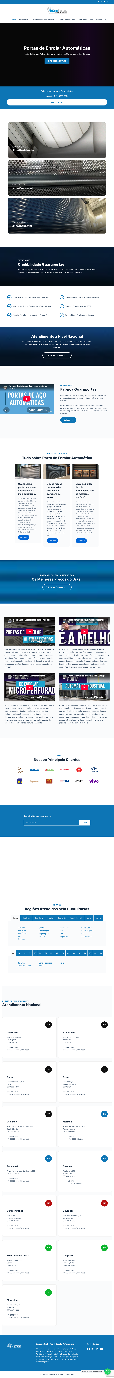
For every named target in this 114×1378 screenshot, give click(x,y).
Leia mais (23, 537)
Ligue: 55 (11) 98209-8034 (57, 96)
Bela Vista (22, 930)
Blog (91, 20)
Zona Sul (50, 918)
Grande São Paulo (76, 918)
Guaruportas (23, 20)
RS (101, 953)
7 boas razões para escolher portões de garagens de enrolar (54, 491)
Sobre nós (68, 420)
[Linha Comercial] (57, 178)
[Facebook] (98, 1)
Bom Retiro (22, 933)
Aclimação (21, 928)
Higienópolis (44, 934)
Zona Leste (62, 918)
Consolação (44, 931)
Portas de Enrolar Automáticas (44, 20)
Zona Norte (26, 918)
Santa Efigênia (87, 931)
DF (51, 953)
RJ (79, 953)
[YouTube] (107, 1)
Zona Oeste (39, 918)
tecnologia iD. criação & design (64, 1374)
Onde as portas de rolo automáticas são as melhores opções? (85, 491)
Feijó (62, 963)
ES (85, 953)
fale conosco (57, 102)
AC (13, 953)
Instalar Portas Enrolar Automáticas (73, 20)
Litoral (89, 918)
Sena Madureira (45, 963)
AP (30, 953)
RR (24, 953)
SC (95, 953)
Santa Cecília (86, 928)
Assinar (84, 822)
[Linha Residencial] (57, 140)
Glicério (42, 936)
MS (63, 953)
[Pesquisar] (106, 20)
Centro (15, 918)
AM (19, 953)
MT (57, 953)
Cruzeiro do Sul (24, 966)
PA (35, 953)
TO (46, 953)
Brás (19, 936)
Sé (82, 934)
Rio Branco (22, 963)
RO (40, 953)
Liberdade (64, 928)
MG (74, 953)
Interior (98, 918)
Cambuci (21, 939)
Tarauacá (43, 966)
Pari (61, 934)
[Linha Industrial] (57, 216)
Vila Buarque (86, 936)
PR (90, 953)
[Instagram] (101, 1)
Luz (61, 931)
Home (14, 20)
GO (68, 953)
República (64, 936)
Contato (99, 20)
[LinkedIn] (104, 1)
